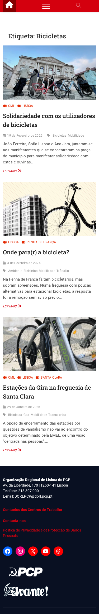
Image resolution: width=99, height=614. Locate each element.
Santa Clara (51, 377)
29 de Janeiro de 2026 (23, 407)
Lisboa (27, 106)
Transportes (57, 415)
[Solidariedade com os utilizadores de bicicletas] (49, 72)
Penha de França (41, 242)
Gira (26, 415)
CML (11, 106)
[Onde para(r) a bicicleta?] (49, 209)
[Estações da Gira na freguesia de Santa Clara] (49, 344)
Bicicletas (60, 135)
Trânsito (62, 271)
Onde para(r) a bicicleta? (36, 252)
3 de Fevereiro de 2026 (23, 263)
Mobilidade (76, 135)
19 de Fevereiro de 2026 (25, 135)
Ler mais (11, 170)
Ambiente (15, 271)
